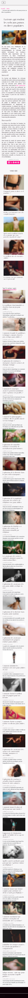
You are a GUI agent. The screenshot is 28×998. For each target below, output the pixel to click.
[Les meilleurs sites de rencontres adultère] (14, 247)
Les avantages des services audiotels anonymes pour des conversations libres (13, 558)
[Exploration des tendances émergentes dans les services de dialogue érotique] (14, 352)
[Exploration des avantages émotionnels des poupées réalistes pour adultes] (14, 629)
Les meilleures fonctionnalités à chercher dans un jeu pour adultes (13, 307)
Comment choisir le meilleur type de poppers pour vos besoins (12, 695)
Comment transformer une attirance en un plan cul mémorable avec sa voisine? (12, 919)
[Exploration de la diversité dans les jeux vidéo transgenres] (14, 463)
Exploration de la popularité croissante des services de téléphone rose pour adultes (12, 500)
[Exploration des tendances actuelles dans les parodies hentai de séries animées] (14, 770)
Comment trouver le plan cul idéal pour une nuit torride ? (12, 808)
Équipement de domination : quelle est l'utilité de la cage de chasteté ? (13, 835)
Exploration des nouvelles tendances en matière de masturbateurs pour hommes (12, 446)
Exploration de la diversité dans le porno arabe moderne (13, 613)
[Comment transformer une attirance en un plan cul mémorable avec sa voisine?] (14, 908)
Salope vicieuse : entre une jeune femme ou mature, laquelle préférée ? (14, 974)
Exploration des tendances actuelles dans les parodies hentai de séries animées (12, 781)
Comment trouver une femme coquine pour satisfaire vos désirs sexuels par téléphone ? (13, 891)
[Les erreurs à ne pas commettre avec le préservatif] (14, 268)
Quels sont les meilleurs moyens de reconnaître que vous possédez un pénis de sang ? (13, 235)
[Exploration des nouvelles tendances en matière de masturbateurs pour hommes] (14, 436)
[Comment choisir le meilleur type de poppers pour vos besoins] (14, 685)
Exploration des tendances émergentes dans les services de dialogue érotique (13, 363)
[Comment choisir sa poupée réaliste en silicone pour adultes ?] (14, 713)
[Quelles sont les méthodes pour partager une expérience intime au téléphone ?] (14, 852)
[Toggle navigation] (3, 2)
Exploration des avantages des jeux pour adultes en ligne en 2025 (13, 586)
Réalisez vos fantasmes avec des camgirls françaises (14, 213)
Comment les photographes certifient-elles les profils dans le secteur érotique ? (13, 419)
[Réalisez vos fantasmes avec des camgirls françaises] (14, 203)
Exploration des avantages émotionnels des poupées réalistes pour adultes (12, 640)
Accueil (3, 8)
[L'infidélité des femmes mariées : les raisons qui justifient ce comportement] (14, 936)
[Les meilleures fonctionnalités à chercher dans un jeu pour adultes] (14, 296)
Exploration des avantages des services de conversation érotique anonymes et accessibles (13, 752)
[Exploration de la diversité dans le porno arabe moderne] (14, 603)
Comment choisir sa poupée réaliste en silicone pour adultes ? (13, 723)
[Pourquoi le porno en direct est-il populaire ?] (14, 182)
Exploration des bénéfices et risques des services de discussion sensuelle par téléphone (12, 529)
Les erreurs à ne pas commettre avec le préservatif (13, 278)
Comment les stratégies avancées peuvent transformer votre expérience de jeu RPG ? (13, 391)
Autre (7, 8)
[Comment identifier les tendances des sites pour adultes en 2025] (14, 657)
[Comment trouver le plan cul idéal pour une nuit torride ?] (14, 798)
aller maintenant (20, 85)
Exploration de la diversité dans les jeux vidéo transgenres (13, 473)
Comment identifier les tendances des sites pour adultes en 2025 (14, 668)
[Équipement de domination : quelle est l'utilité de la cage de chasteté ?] (14, 824)
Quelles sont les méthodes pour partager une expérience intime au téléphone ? (13, 863)
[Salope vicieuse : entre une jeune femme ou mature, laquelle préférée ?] (14, 963)
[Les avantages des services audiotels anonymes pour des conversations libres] (14, 547)
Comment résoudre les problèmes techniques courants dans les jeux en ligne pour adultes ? (14, 335)
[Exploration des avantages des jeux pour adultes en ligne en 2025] (14, 575)
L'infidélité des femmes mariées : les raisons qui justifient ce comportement (14, 946)
